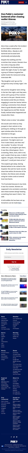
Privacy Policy (15, 268)
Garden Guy (15, 336)
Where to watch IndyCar (16, 414)
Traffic (14, 327)
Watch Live (21, 2)
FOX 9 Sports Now (17, 366)
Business (3, 354)
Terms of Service (15, 270)
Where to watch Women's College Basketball (17, 422)
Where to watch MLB (16, 408)
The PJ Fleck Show (17, 364)
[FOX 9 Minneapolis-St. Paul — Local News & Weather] (5, 2)
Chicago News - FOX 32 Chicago (5, 385)
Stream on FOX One (16, 398)
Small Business (4, 357)
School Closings (16, 322)
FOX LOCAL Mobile (5, 403)
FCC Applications (17, 394)
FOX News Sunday (5, 329)
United (2, 345)
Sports (3, 333)
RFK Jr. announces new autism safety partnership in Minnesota (17, 239)
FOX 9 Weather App (17, 318)
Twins (2, 338)
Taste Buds (15, 367)
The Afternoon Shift (17, 369)
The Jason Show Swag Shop (16, 372)
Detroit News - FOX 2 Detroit (5, 388)
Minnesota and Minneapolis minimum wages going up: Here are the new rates (17, 214)
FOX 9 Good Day (17, 356)
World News (4, 322)
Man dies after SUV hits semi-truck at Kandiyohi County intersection (9, 285)
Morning (15, 333)
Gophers (3, 336)
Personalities (16, 383)
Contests (15, 381)
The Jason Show (16, 354)
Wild (2, 340)
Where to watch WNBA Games (16, 425)
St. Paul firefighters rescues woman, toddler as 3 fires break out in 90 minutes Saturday (9, 292)
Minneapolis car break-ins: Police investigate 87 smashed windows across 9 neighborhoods (8, 279)
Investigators (4, 323)
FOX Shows (15, 352)
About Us (16, 378)
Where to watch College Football (16, 405)
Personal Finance (5, 352)
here (19, 203)
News (14, 22)
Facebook (3, 406)
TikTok (2, 411)
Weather (15, 316)
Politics (2, 325)
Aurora (2, 347)
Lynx (2, 343)
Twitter (2, 410)
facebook (11, 437)
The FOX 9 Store (17, 374)
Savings (3, 359)
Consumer (3, 327)
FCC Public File (16, 392)
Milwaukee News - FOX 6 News (5, 382)
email (17, 437)
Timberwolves (4, 341)
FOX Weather (16, 328)
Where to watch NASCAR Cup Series (17, 411)
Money (3, 350)
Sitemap (15, 388)
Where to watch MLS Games (16, 428)
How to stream (4, 401)
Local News (4, 318)
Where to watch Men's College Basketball (16, 418)
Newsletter (3, 404)
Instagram (3, 408)
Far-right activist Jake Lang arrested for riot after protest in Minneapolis (9, 304)
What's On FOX (16, 387)
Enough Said (16, 359)
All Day (14, 357)
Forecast (15, 320)
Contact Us (15, 380)
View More (23, 276)
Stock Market (4, 356)
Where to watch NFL (16, 402)
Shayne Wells (16, 334)
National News (4, 320)
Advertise (15, 390)
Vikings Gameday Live (17, 362)
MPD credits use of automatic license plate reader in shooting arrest (9, 298)
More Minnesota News (8, 276)
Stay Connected (4, 398)
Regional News (4, 379)
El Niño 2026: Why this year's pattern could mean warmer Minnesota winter (17, 221)
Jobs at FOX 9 (16, 385)
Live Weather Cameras (16, 324)
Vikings (2, 334)
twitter (14, 437)
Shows (15, 350)
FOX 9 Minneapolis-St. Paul (6, 22)
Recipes (14, 338)
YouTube (3, 413)
